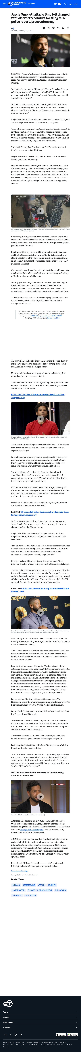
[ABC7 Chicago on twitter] (10, 1035)
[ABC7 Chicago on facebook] (5, 1035)
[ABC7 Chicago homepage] (16, 3)
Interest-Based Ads (8, 1044)
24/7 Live (31, 4)
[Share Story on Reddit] (53, 28)
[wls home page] (8, 1003)
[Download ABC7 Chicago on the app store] (61, 1034)
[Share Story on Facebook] (44, 28)
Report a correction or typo (19, 871)
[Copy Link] (68, 28)
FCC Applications (34, 1044)
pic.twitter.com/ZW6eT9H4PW (52, 316)
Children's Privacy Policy (33, 1042)
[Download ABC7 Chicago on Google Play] (72, 1034)
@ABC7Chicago (36, 316)
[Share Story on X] (48, 28)
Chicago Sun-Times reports (31, 829)
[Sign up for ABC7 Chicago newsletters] (21, 1035)
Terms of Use (62, 1042)
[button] (4, 3)
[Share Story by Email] (63, 28)
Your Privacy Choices (18, 1042)
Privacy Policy (7, 1042)
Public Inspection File (22, 1044)
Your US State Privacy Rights (49, 1042)
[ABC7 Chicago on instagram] (16, 1035)
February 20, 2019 (53, 318)
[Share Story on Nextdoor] (58, 28)
